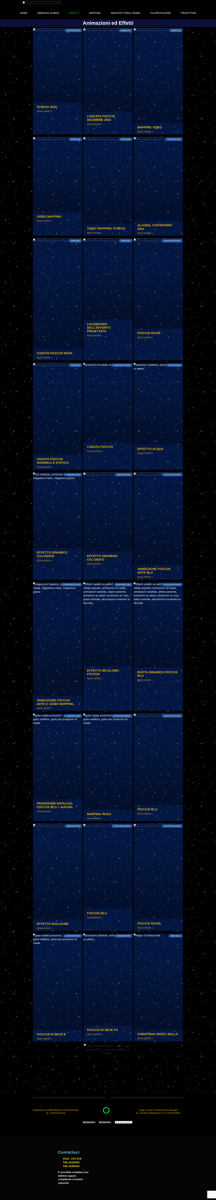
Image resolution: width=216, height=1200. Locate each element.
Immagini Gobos (48, 13)
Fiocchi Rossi (149, 333)
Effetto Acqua (150, 449)
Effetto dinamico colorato (52, 554)
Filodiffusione (160, 13)
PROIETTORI (188, 13)
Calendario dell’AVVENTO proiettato (98, 327)
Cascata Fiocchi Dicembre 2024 (101, 118)
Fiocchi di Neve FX (102, 1030)
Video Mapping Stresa (106, 228)
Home (23, 13)
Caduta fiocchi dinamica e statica (53, 460)
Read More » (44, 111)
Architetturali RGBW (125, 13)
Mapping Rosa (99, 814)
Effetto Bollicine (53, 924)
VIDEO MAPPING (49, 216)
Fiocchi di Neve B (51, 1034)
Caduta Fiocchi (100, 446)
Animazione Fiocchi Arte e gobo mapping (55, 702)
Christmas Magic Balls (157, 1034)
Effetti (74, 13)
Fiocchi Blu (147, 809)
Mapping (95, 13)
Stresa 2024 (47, 107)
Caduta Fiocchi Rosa (55, 353)
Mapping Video (149, 127)
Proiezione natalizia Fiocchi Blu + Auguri (54, 805)
